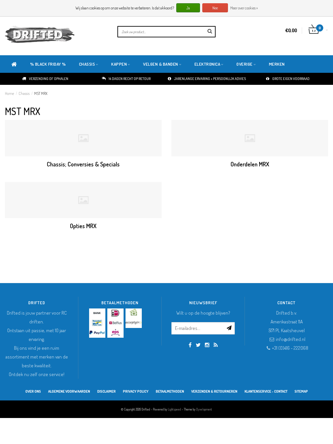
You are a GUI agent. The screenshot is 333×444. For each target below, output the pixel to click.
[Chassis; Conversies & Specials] (83, 138)
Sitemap (301, 391)
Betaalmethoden (170, 391)
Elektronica (207, 64)
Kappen (119, 64)
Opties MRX (83, 225)
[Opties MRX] (83, 200)
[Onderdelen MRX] (249, 138)
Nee (215, 8)
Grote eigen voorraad (291, 78)
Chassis (87, 64)
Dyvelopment (204, 409)
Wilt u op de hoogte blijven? (203, 313)
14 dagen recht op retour (130, 78)
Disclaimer (106, 391)
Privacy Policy (136, 391)
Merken (277, 64)
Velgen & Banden (160, 64)
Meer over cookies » (244, 8)
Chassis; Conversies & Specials (83, 164)
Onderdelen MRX (250, 164)
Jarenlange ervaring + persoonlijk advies (210, 78)
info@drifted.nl (290, 339)
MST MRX (40, 93)
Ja (188, 8)
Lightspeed (174, 409)
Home (9, 93)
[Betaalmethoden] (97, 313)
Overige (244, 64)
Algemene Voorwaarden (69, 391)
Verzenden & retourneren (214, 391)
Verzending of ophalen (48, 78)
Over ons (33, 391)
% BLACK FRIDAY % (48, 64)
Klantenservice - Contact (266, 391)
